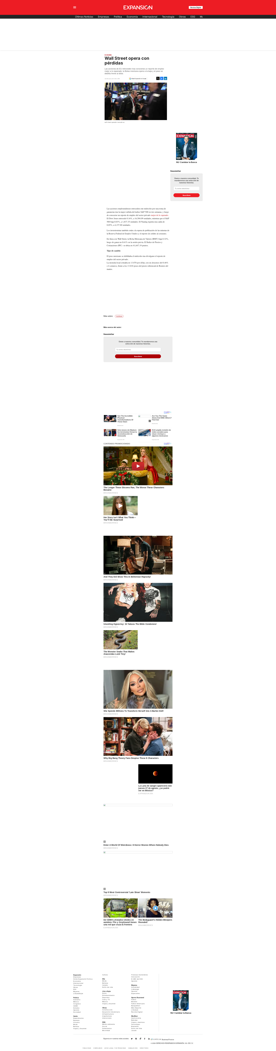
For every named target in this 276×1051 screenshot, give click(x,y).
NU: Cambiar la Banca (186, 162)
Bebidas (134, 1020)
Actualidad (135, 987)
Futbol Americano (138, 1003)
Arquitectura (107, 1016)
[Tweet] (158, 78)
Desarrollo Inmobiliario (111, 1012)
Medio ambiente (108, 1024)
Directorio (144, 1047)
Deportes (106, 997)
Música (105, 1001)
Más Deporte (136, 1008)
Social (104, 1026)
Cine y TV (106, 999)
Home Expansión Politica (83, 979)
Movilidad (106, 1030)
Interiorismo (107, 1018)
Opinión (76, 1010)
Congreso (77, 1004)
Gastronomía (136, 1018)
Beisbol (134, 1001)
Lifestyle (134, 1010)
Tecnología (168, 16)
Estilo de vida (107, 987)
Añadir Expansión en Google (138, 78)
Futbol (133, 999)
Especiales (135, 993)
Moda (75, 1024)
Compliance (97, 1047)
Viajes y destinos (138, 1022)
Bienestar (135, 1026)
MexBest (134, 1016)
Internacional (149, 16)
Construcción (107, 1010)
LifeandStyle (78, 993)
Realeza (76, 1020)
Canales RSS (133, 1047)
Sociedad (77, 1012)
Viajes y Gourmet (79, 1028)
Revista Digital (195, 7)
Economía (132, 16)
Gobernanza (107, 1028)
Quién (75, 1016)
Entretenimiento (108, 995)
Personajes (135, 1024)
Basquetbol (135, 1006)
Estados (76, 1008)
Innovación (135, 977)
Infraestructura (108, 1014)
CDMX (75, 1006)
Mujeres (76, 991)
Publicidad (87, 1047)
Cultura (105, 975)
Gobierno (76, 999)
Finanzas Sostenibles (139, 975)
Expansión (77, 975)
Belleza (76, 1026)
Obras (182, 16)
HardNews (119, 316)
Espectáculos (78, 1018)
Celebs (105, 985)
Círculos (76, 1022)
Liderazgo (135, 989)
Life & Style (106, 991)
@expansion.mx (140, 1038)
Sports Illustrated (137, 997)
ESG (193, 16)
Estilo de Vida (136, 1028)
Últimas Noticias (84, 16)
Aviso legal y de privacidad (115, 1047)
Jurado (134, 1030)
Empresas (103, 16)
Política (118, 16)
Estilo (104, 993)
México (76, 1002)
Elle (103, 979)
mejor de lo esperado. (160, 215)
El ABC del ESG (137, 979)
